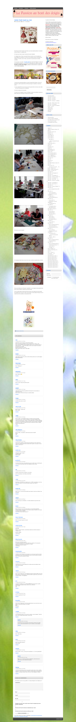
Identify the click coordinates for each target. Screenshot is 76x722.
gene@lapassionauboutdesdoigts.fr (51, 42)
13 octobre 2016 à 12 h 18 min (20, 341)
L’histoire (26, 8)
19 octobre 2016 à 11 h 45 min (20, 668)
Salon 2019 (49, 209)
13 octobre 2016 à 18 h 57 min (20, 540)
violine (17, 415)
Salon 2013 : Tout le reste (52, 183)
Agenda (49, 128)
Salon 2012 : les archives (52, 99)
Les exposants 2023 (52, 233)
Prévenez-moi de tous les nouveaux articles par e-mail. (24, 711)
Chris (17, 631)
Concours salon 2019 (51, 143)
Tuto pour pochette (51, 117)
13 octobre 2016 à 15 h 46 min (20, 489)
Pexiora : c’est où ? (51, 106)
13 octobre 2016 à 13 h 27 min (20, 389)
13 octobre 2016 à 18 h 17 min (20, 526)
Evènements (50, 146)
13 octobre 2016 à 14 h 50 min (20, 470)
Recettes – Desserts (51, 168)
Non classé (49, 157)
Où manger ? (51, 247)
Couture (49, 144)
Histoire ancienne (50, 150)
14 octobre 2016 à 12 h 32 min (23, 621)
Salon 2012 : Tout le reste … (52, 179)
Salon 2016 (49, 191)
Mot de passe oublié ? (54, 278)
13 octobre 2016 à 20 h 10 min (20, 582)
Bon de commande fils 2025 (53, 243)
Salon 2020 (49, 215)
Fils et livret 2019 (51, 213)
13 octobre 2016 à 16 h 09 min (20, 499)
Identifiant (48, 273)
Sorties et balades (50, 248)
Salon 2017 (49, 198)
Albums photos (50, 107)
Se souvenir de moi (56, 277)
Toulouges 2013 (50, 109)
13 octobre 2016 (17, 21)
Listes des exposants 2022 (53, 227)
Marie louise (18, 363)
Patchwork (49, 160)
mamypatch (18, 371)
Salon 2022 (49, 223)
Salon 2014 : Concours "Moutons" (53, 186)
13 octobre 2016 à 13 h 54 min (20, 451)
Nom (16, 691)
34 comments (28, 21)
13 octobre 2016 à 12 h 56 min (20, 364)
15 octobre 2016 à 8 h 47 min (22, 657)
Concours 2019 (51, 211)
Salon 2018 (49, 204)
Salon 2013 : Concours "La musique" (53, 180)
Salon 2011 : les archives (52, 98)
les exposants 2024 (52, 240)
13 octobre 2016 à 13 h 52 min (20, 441)
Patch (48, 159)
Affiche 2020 (51, 216)
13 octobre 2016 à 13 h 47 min (20, 407)
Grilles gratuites (33, 8)
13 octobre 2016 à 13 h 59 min (20, 461)
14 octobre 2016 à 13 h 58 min (20, 632)
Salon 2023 (49, 228)
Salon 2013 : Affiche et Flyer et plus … (54, 102)
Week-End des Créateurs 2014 (52, 262)
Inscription (21, 8)
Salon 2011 (49, 174)
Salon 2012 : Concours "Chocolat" (53, 176)
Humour (49, 151)
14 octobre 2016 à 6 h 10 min (20, 601)
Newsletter (49, 111)
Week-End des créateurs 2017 (52, 265)
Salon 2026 (50, 139)
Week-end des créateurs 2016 (52, 264)
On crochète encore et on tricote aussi (54, 119)
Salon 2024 (49, 238)
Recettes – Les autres (51, 170)
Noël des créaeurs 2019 (51, 156)
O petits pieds (27, 61)
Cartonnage (49, 134)
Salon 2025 (49, 242)
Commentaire (17, 682)
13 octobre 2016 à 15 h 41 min (20, 480)
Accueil (15, 8)
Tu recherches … (50, 253)
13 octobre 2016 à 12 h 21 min (20, 355)
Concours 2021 (51, 221)
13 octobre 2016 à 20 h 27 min (20, 593)
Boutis (49, 130)
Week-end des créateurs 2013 (52, 260)
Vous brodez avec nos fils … (53, 166)
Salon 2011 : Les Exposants (52, 175)
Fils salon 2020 (51, 217)
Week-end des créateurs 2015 (52, 263)
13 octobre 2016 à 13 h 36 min (20, 399)
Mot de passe (49, 275)
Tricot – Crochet (50, 252)
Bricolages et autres (51, 131)
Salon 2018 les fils (52, 207)
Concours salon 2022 (52, 225)
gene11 (23, 21)
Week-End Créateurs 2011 (52, 258)
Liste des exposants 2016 (53, 197)
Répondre (17, 349)
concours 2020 (50, 135)
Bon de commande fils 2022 (53, 224)
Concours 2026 (50, 137)
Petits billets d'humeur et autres (53, 162)
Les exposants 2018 (52, 206)
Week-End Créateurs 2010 (52, 257)
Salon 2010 (49, 171)
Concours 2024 (50, 136)
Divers (49, 145)
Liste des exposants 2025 (52, 154)
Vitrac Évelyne (19, 439)
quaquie (17, 388)
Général (49, 148)
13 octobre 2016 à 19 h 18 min (20, 562)
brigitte (17, 353)
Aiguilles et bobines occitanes (52, 129)
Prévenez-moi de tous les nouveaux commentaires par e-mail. (25, 707)
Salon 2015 (49, 187)
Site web (16, 698)
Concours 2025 (51, 246)
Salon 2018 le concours (51, 208)
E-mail (16, 695)
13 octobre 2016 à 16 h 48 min (20, 507)
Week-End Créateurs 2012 (52, 259)
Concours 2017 (51, 200)
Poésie (49, 164)
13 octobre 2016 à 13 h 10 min (20, 372)
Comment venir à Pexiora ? (53, 244)
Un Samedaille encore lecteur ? (53, 122)
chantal (17, 497)
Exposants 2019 (51, 212)
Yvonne (17, 398)
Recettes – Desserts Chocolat (52, 169)
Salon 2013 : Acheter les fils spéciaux (54, 105)
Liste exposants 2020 (52, 219)
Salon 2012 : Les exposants (52, 177)
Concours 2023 (51, 229)
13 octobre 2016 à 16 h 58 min (20, 518)
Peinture (49, 161)
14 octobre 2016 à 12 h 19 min (20, 612)
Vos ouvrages (50, 254)
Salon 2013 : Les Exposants (52, 104)
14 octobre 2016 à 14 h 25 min (20, 640)
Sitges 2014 (49, 110)
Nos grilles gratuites (51, 95)
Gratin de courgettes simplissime (53, 118)
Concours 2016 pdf (52, 192)
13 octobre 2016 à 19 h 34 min (20, 572)
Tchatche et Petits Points (51, 249)
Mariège (17, 667)
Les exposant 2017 (52, 203)
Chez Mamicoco (19, 429)
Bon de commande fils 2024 (53, 239)
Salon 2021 (49, 220)
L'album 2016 (51, 196)
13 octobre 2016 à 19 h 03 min (20, 552)
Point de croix (50, 165)
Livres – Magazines (51, 155)
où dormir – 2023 (51, 236)
